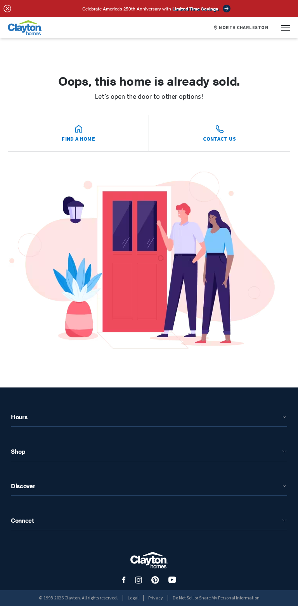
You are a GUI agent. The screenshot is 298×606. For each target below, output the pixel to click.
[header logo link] (24, 27)
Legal (133, 598)
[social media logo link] (124, 580)
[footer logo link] (149, 560)
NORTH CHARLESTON (243, 28)
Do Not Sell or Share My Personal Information (216, 598)
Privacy (155, 598)
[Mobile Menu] (285, 27)
